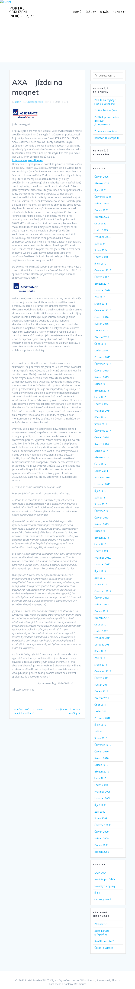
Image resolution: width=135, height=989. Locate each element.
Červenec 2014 (102, 430)
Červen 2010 (101, 751)
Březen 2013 (101, 537)
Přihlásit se (100, 924)
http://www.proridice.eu (27, 160)
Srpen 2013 (100, 504)
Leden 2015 (101, 404)
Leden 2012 (101, 631)
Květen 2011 (101, 684)
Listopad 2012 (102, 564)
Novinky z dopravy (104, 886)
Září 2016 (99, 297)
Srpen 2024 (100, 250)
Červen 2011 (101, 678)
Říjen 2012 (100, 571)
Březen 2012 (101, 617)
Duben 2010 (101, 765)
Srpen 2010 (100, 738)
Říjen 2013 (100, 490)
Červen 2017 (101, 277)
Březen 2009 (101, 851)
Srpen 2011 (100, 664)
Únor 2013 (100, 544)
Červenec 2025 (102, 196)
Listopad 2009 (102, 798)
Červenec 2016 (102, 310)
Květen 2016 (101, 323)
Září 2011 (99, 658)
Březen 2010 (101, 771)
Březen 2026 (101, 183)
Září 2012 (99, 577)
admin (17, 101)
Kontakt (119, 12)
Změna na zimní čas (105, 131)
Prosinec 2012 (102, 557)
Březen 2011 (101, 698)
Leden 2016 (101, 350)
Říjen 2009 (100, 805)
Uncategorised (35, 101)
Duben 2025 (101, 210)
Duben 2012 (101, 611)
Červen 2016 (101, 317)
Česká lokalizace (103, 947)
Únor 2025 (100, 223)
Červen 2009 (101, 831)
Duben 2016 (101, 330)
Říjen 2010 (100, 724)
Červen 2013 (101, 517)
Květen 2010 (101, 758)
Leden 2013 (101, 551)
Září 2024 (99, 243)
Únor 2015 (100, 397)
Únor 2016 (100, 343)
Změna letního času (105, 110)
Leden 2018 (101, 257)
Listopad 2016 (102, 290)
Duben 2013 (101, 531)
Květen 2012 (101, 604)
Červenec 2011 (102, 671)
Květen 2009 (101, 838)
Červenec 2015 (102, 363)
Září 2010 (99, 731)
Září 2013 (99, 497)
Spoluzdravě (103, 980)
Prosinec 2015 (102, 357)
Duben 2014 (101, 450)
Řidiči (97, 892)
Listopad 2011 (102, 644)
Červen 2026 (101, 176)
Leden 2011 (101, 711)
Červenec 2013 (102, 511)
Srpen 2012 (100, 584)
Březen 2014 (101, 457)
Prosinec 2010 (102, 718)
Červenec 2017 (102, 270)
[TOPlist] (5, 2)
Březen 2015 (101, 390)
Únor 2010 (100, 778)
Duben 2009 (101, 845)
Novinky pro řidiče (104, 879)
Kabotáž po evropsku (106, 137)
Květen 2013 (101, 524)
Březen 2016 (101, 337)
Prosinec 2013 (102, 477)
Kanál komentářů (104, 941)
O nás (104, 12)
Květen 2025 (101, 203)
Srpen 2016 (100, 303)
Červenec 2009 (102, 825)
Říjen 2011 (100, 651)
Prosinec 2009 (102, 791)
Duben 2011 (101, 691)
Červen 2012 (101, 597)
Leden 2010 (101, 785)
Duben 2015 (101, 384)
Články (91, 12)
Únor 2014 (100, 464)
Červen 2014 (101, 437)
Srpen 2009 (100, 818)
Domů (77, 12)
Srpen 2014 (100, 424)
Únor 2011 (100, 704)
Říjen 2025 (100, 190)
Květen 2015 (101, 377)
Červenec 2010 (102, 744)
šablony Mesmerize (75, 984)
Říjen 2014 (100, 417)
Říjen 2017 (100, 263)
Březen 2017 (101, 283)
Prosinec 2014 (102, 410)
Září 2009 (99, 811)
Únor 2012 (100, 624)
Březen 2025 (101, 216)
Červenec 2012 (102, 591)
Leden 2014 (101, 470)
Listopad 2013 (102, 484)
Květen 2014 (101, 444)
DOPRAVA (100, 872)
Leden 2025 (101, 230)
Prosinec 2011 (102, 638)
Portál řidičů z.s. (22, 12)
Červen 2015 (101, 370)
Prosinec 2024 (102, 236)
